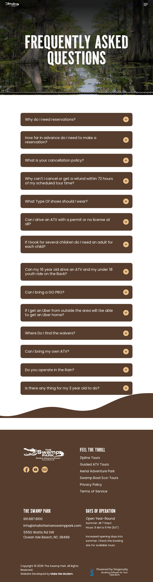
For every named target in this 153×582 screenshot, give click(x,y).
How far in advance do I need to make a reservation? (60, 140)
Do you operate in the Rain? (49, 369)
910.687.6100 (33, 519)
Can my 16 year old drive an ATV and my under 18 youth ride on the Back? (69, 271)
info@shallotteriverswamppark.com (47, 525)
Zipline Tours (90, 457)
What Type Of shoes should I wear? (56, 201)
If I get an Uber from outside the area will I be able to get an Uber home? (69, 312)
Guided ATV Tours (94, 464)
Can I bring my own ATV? (47, 351)
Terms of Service (93, 491)
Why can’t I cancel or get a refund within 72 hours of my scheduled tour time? (69, 180)
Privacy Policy (91, 484)
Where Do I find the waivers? (50, 333)
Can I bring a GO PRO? (44, 292)
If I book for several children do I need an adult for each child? (69, 244)
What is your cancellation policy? (54, 160)
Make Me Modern (62, 574)
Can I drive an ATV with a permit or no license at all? (67, 222)
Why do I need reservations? (50, 119)
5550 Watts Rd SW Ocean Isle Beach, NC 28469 (46, 534)
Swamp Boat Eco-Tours (99, 478)
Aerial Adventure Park (97, 471)
